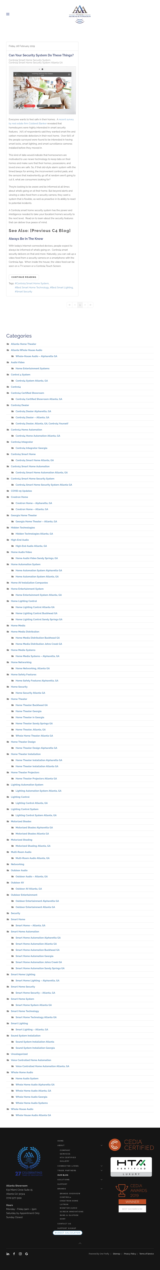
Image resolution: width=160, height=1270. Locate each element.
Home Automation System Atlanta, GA (37, 576)
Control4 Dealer (20, 405)
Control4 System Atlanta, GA (32, 380)
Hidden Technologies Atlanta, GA (34, 533)
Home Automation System (25, 564)
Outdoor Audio (19, 870)
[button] (7, 14)
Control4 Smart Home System (32, 283)
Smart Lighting (19, 1023)
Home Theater (19, 699)
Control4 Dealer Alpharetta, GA (33, 411)
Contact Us (64, 1224)
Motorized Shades (21, 821)
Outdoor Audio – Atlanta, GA (32, 876)
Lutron (64, 1204)
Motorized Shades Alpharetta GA (34, 827)
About (61, 1145)
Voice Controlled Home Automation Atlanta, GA (42, 1066)
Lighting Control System (24, 809)
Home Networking (21, 662)
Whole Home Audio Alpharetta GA (35, 1084)
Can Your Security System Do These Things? (41, 55)
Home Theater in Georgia (30, 717)
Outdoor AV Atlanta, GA (29, 888)
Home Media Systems (23, 650)
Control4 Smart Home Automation (30, 466)
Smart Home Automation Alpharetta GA (38, 937)
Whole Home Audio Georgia (31, 1096)
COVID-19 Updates (21, 491)
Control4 (16, 386)
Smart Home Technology (25, 1011)
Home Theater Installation (26, 754)
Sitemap (116, 1254)
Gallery (64, 1161)
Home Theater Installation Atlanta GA (37, 766)
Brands (62, 1189)
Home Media (18, 625)
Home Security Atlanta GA (30, 693)
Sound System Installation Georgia (35, 1048)
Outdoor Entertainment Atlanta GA (35, 907)
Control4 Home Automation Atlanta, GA (38, 435)
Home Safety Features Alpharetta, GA (37, 680)
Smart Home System (22, 999)
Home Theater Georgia (29, 711)
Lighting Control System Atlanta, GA (36, 815)
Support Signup (67, 1228)
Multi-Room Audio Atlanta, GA (33, 858)
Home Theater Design (23, 741)
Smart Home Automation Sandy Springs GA (40, 968)
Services (65, 1154)
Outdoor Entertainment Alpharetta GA (37, 901)
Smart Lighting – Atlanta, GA (32, 1029)
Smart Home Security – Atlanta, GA (35, 992)
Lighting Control (20, 797)
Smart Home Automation (25, 931)
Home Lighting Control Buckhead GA (36, 613)
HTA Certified (68, 1158)
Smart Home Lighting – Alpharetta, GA (37, 980)
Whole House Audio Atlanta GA (33, 1115)
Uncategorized (19, 1054)
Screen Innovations (71, 1212)
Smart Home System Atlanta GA (34, 1005)
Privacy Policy (130, 1254)
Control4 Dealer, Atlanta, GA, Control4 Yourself (42, 423)
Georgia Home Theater (24, 515)
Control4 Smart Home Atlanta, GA (35, 460)
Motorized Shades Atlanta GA (32, 833)
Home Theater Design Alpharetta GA (36, 748)
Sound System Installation (25, 1035)
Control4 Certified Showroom (27, 393)
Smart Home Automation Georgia (34, 956)
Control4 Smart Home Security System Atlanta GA (36, 62)
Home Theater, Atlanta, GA (31, 729)
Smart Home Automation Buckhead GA (38, 950)
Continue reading (23, 277)
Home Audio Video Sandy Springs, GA (37, 558)
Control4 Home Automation (26, 429)
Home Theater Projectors (25, 772)
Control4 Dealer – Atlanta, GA (32, 417)
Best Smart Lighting (62, 287)
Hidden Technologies (23, 527)
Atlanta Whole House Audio (26, 350)
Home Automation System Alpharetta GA (39, 570)
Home (61, 1141)
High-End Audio (20, 539)
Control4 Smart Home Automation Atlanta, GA (42, 472)
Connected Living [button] (68, 1166)
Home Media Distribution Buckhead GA (38, 637)
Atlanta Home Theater (23, 344)
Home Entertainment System (27, 588)
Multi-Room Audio (21, 852)
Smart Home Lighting (23, 974)
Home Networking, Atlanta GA (33, 668)
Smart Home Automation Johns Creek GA (39, 962)
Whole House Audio (22, 1109)
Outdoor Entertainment (24, 894)
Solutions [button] (64, 1180)
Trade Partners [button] (67, 1171)
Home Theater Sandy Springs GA (34, 723)
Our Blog (63, 1175)
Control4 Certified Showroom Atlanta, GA (39, 399)
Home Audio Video (21, 552)
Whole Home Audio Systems (32, 1103)
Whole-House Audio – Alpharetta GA (36, 356)
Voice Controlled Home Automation (31, 1060)
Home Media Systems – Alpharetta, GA (37, 656)
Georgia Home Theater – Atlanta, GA (36, 521)
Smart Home (18, 919)
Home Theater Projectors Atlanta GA (36, 778)
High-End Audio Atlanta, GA (31, 546)
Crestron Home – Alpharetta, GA (34, 503)
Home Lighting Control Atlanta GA (35, 607)
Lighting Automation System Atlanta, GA (38, 790)
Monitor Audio (68, 1208)
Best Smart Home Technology (32, 287)
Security (15, 913)
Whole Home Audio (22, 1072)
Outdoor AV (17, 882)
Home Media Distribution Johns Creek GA (39, 644)
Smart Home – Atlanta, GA (30, 925)
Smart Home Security (23, 986)
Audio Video (18, 362)
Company (65, 1150)
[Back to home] (80, 14)
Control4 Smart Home (23, 454)
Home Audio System (27, 1078)
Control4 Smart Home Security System (29, 60)
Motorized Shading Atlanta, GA (33, 846)
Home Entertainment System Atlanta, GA (39, 595)
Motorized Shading (21, 839)
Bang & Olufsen (69, 1215)
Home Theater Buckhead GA (32, 705)
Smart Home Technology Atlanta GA (36, 1017)
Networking (17, 864)
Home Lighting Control (24, 601)
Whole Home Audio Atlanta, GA (33, 1090)
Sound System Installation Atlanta (35, 1041)
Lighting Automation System (27, 784)
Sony (63, 1219)
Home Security (19, 686)
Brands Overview (70, 1194)
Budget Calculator (67, 1233)
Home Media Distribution (25, 631)
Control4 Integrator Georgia (31, 448)
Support (63, 1184)
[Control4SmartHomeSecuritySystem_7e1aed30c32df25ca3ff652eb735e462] (42, 90)
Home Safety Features (23, 674)
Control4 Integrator (22, 442)
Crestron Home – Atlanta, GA (32, 509)
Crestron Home (19, 497)
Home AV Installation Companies (29, 582)
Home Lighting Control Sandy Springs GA (39, 619)
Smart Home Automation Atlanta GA (36, 943)
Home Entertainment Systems (32, 368)
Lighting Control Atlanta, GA (32, 803)
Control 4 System (20, 374)
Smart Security (24, 291)
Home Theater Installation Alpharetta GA (39, 760)
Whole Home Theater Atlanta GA (34, 735)
